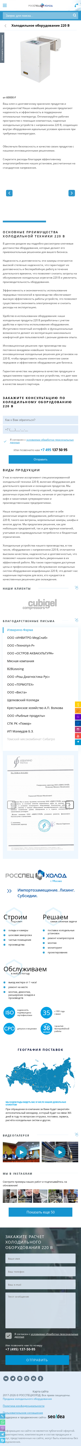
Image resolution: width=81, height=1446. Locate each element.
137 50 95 (54, 449)
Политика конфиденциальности (23, 1406)
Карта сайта (40, 1391)
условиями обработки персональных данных (42, 441)
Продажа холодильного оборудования (27, 1399)
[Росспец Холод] (40, 5)
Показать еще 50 (41, 1212)
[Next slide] (69, 804)
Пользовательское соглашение (23, 1413)
